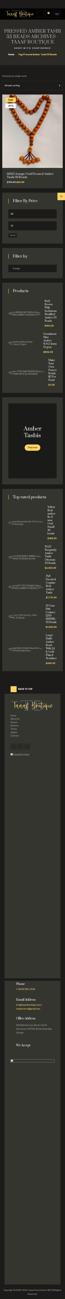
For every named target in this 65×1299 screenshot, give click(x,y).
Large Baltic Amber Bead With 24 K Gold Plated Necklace (51, 647)
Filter (12, 235)
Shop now (32, 447)
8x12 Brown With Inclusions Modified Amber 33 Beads (51, 311)
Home (13, 715)
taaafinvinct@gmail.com (28, 1009)
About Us (15, 719)
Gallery (14, 732)
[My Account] (40, 14)
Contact (15, 736)
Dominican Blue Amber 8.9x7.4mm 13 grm (50, 340)
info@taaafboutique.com (28, 1005)
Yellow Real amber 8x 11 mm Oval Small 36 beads (51, 520)
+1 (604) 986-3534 (25, 989)
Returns (14, 725)
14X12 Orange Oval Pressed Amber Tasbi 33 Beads (30, 175)
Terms (14, 729)
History (14, 722)
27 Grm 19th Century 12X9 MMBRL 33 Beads (51, 614)
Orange (16, 268)
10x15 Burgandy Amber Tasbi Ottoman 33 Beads (51, 555)
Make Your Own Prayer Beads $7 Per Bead (52, 370)
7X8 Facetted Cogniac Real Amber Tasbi (51, 584)
